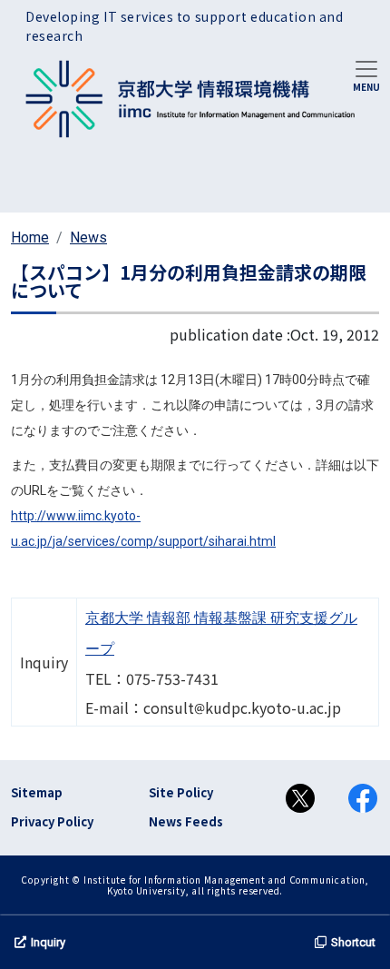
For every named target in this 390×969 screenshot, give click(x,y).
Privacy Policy (52, 821)
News (88, 237)
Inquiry (48, 942)
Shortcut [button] (353, 942)
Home (30, 237)
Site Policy (181, 792)
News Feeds (186, 821)
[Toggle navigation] (366, 74)
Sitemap (37, 792)
